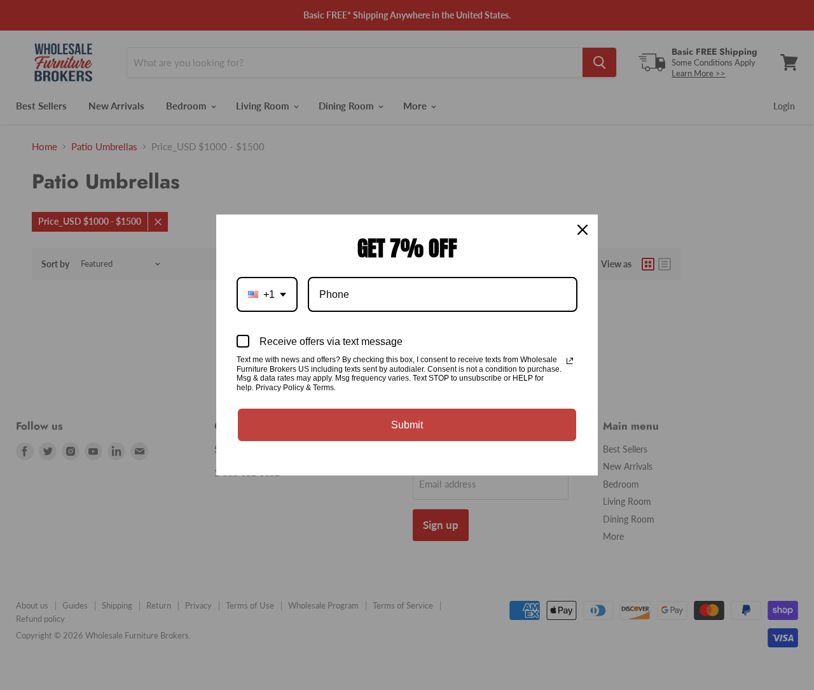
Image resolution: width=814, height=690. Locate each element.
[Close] (582, 230)
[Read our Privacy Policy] (569, 361)
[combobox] (267, 294)
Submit (407, 424)
